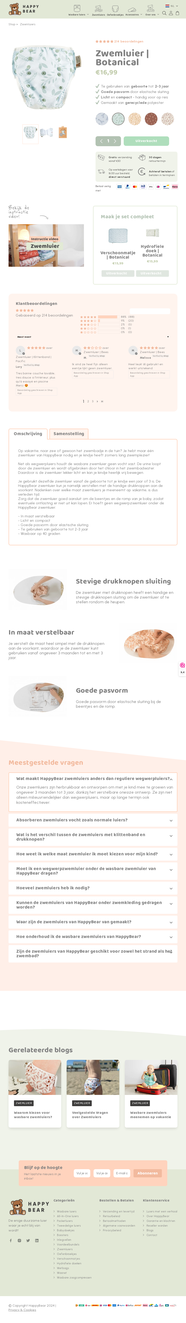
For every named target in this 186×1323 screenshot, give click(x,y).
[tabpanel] (47, 79)
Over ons (150, 15)
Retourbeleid (111, 1216)
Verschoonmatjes (68, 1258)
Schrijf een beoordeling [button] (150, 311)
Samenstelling (69, 433)
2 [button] (88, 401)
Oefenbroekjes (67, 1254)
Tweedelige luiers (69, 1225)
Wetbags (63, 1268)
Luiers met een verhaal (162, 1211)
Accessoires (132, 15)
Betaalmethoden (114, 1221)
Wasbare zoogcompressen (74, 1277)
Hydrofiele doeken (69, 1263)
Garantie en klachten (161, 1221)
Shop (12, 24)
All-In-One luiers (67, 1216)
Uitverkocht (146, 141)
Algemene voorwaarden (119, 1225)
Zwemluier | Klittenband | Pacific (33, 359)
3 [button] (93, 401)
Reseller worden (157, 1225)
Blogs (150, 1230)
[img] (36, 348)
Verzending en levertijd (119, 1211)
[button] (164, 13)
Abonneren (148, 1173)
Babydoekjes (65, 1230)
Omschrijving (28, 433)
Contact (152, 1235)
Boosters (62, 1235)
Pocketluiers (64, 1221)
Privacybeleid (112, 1230)
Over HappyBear (158, 1216)
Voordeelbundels (68, 1244)
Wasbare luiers (76, 15)
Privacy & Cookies (22, 1310)
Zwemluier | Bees (96, 352)
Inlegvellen (64, 1239)
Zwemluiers (27, 24)
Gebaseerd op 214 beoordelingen (44, 315)
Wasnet (62, 1273)
